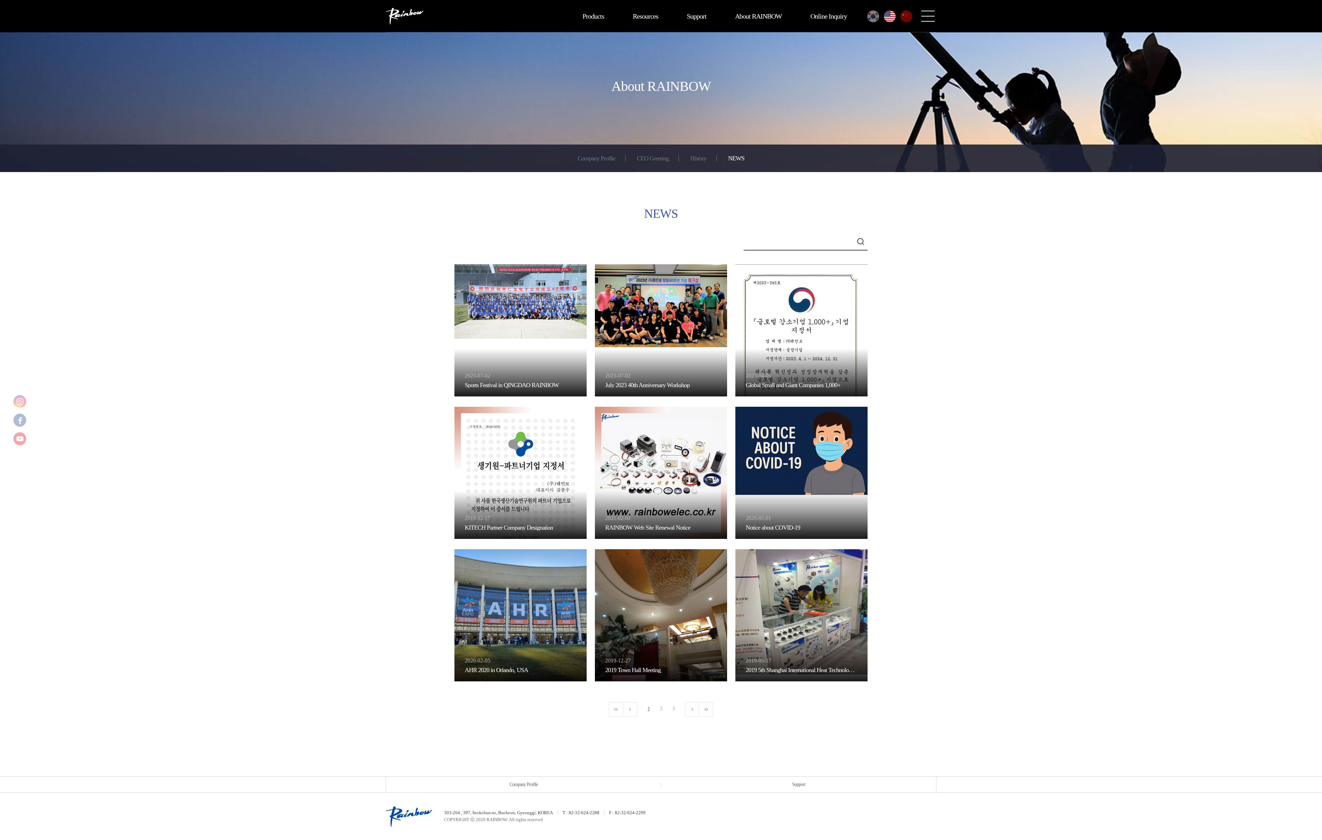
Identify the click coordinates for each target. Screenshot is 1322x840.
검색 (861, 241)
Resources (645, 16)
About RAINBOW (758, 16)
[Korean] (873, 16)
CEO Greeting (653, 158)
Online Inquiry (828, 16)
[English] (890, 16)
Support (696, 16)
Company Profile (596, 158)
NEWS (736, 158)
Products (593, 16)
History (698, 158)
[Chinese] (906, 16)
